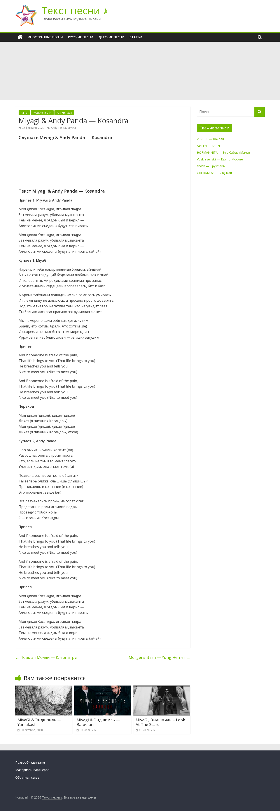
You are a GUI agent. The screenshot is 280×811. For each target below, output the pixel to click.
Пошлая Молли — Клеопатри (46, 657)
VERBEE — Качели (210, 139)
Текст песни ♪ (75, 10)
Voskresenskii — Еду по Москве (220, 159)
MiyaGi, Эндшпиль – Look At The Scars (160, 722)
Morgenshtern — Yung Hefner (159, 657)
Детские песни (111, 37)
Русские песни (80, 37)
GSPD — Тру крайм (211, 166)
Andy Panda (58, 128)
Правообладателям (30, 762)
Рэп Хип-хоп (64, 113)
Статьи (136, 37)
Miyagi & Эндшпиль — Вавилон (98, 722)
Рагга (24, 113)
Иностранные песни (45, 37)
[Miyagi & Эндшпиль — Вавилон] (102, 688)
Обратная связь (27, 777)
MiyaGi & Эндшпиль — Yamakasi (39, 722)
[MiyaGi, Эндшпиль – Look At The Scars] (161, 688)
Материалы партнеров (32, 770)
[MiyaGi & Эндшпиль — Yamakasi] (43, 688)
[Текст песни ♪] (20, 37)
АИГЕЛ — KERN (208, 146)
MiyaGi (72, 128)
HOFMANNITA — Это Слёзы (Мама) (223, 152)
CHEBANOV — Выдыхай (214, 173)
